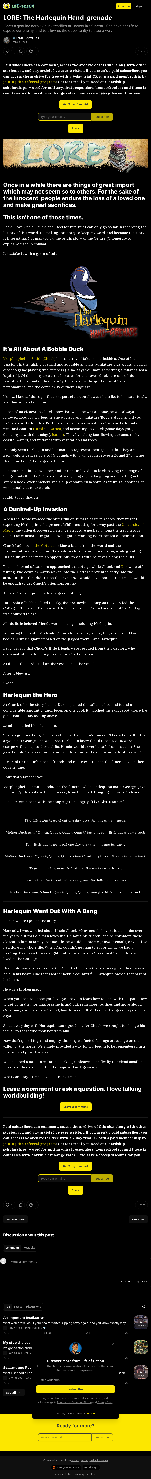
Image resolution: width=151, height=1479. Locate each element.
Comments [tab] (12, 1247)
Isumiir (58, 434)
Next (135, 1219)
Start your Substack (67, 1467)
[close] (113, 1344)
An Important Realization (23, 1318)
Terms (84, 1460)
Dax (124, 566)
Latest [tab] (18, 1306)
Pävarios (53, 429)
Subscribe (123, 6)
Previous (18, 1219)
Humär (39, 429)
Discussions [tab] (33, 1306)
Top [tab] (8, 1306)
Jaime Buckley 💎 (35, 1328)
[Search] (144, 1307)
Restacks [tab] (29, 1247)
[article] (75, 1325)
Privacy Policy (105, 1402)
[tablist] (20, 1248)
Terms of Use (94, 1398)
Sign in (140, 6)
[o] (141, 1322)
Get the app (91, 1467)
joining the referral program (29, 81)
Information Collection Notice (74, 1402)
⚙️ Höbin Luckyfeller (26, 38)
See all (11, 1392)
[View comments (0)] (21, 51)
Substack (59, 1474)
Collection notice (99, 1460)
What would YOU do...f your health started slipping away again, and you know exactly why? (65, 1323)
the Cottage (45, 545)
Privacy (75, 1460)
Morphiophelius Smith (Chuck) (29, 358)
